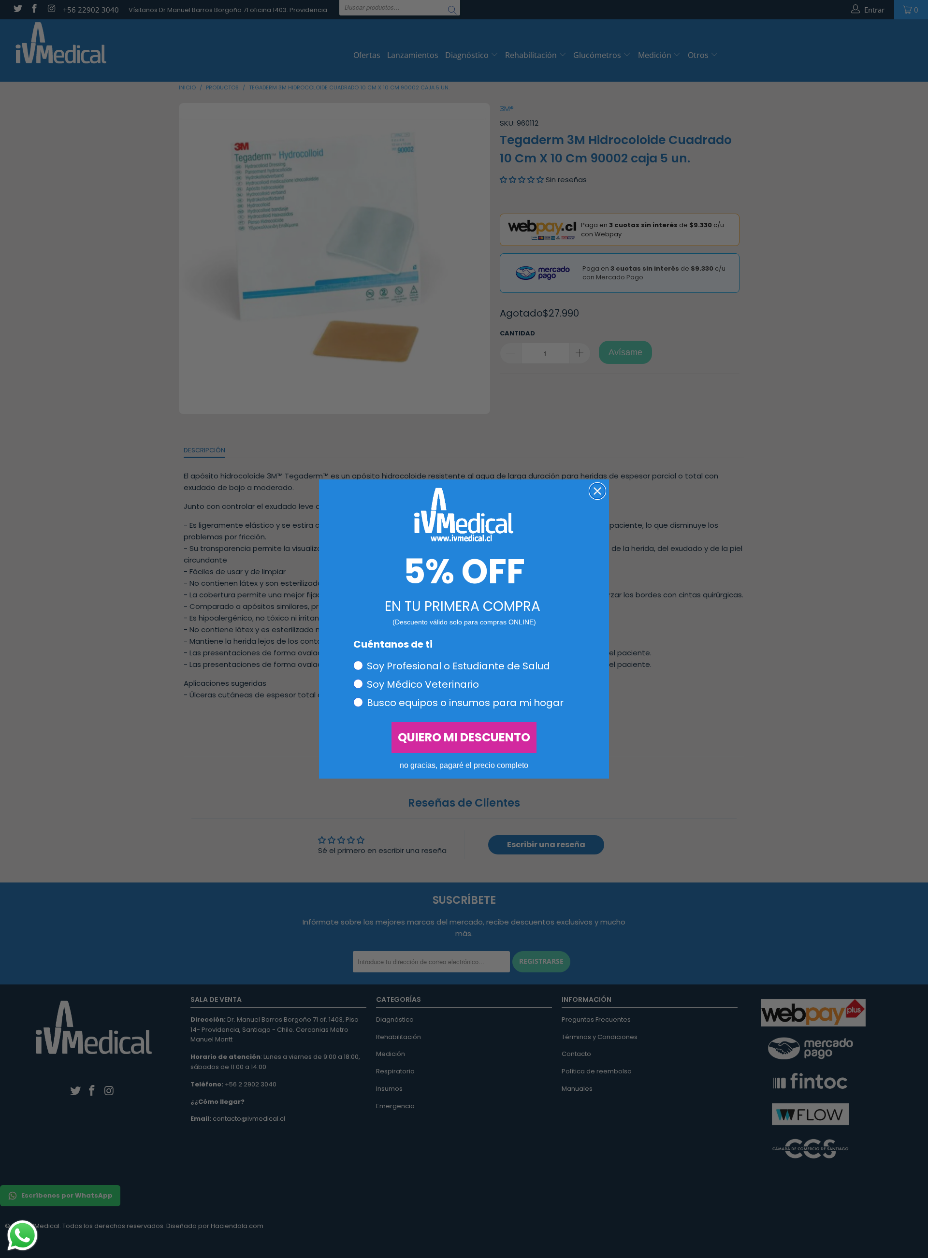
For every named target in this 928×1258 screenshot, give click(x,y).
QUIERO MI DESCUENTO (464, 737)
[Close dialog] (597, 491)
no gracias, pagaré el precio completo (464, 765)
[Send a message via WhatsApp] (22, 1235)
